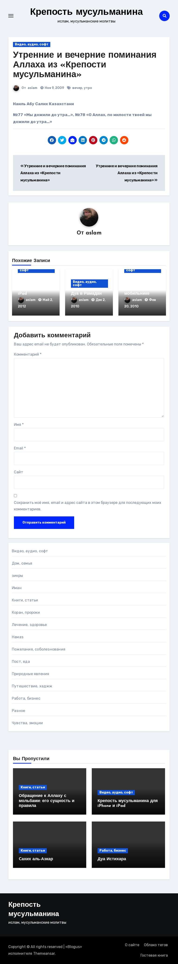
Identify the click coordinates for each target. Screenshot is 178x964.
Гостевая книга (154, 955)
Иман (17, 588)
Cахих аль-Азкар (36, 859)
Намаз (17, 637)
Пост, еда (21, 661)
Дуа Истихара (112, 859)
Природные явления (30, 674)
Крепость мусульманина (86, 12)
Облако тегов (156, 945)
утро (88, 88)
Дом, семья (22, 563)
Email (20, 448)
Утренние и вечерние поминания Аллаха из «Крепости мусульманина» (84, 65)
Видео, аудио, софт (31, 44)
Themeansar (44, 953)
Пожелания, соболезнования (38, 649)
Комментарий (27, 354)
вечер (77, 88)
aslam (32, 88)
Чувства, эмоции (27, 723)
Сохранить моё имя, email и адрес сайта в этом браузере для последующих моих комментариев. (87, 505)
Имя (19, 424)
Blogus (74, 947)
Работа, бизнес (26, 698)
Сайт (18, 472)
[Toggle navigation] (10, 15)
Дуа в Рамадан (86, 294)
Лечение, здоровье (29, 625)
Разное (18, 710)
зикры (17, 575)
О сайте (132, 945)
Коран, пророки (26, 612)
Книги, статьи (25, 600)
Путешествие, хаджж (32, 686)
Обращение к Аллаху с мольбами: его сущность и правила (46, 801)
